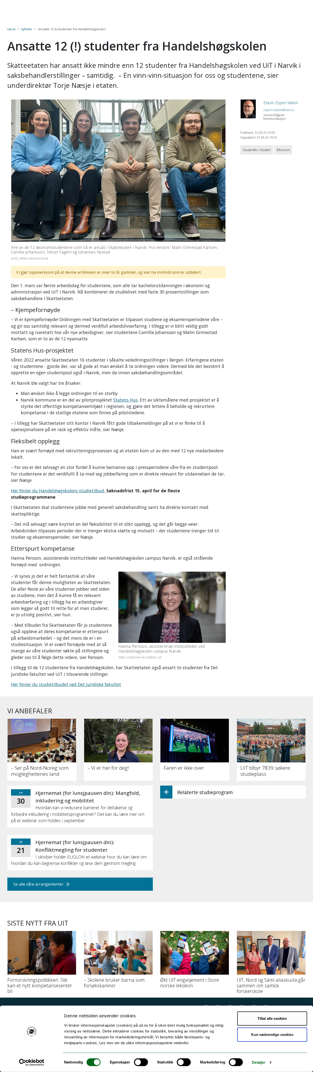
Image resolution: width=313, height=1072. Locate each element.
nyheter (26, 29)
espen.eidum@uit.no (278, 110)
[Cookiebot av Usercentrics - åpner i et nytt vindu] (31, 1062)
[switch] (141, 1062)
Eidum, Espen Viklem (280, 102)
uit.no (11, 29)
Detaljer (258, 1062)
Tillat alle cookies (272, 1018)
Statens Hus (125, 400)
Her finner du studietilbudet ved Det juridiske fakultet (66, 684)
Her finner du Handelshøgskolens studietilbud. (58, 491)
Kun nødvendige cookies (272, 1034)
